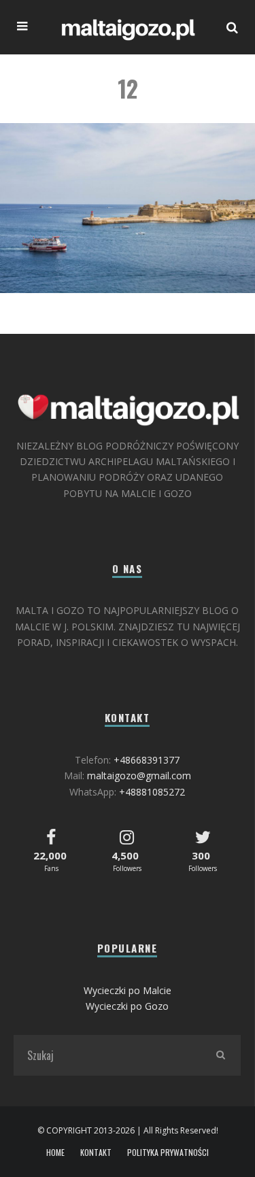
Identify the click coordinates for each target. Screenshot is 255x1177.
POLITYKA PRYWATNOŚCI (168, 1152)
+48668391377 (147, 759)
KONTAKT (96, 1152)
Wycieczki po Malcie (127, 990)
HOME (55, 1152)
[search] (220, 1055)
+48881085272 (152, 791)
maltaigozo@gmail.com (139, 775)
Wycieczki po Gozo (127, 1006)
